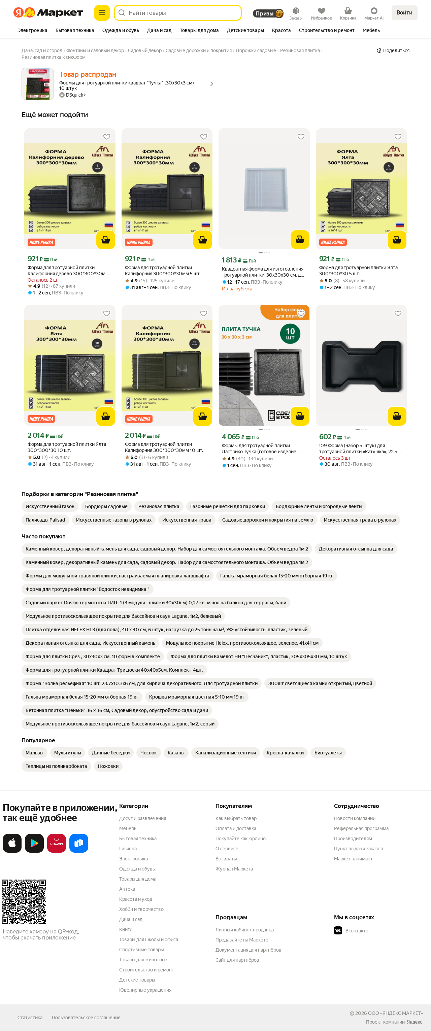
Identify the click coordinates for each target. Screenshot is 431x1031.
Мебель (127, 828)
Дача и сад (130, 919)
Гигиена (128, 848)
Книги (125, 929)
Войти (404, 12)
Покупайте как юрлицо (241, 838)
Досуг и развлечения (142, 818)
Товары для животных (143, 959)
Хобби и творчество (141, 909)
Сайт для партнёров (237, 960)
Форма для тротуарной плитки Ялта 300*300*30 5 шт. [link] (358, 270)
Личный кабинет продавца (245, 929)
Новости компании (354, 818)
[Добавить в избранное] (106, 137)
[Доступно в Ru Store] (78, 851)
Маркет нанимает (353, 858)
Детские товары (137, 980)
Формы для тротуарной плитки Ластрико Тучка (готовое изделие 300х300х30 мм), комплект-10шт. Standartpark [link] (260, 449)
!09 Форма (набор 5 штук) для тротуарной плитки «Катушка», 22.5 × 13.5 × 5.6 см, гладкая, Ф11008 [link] (360, 449)
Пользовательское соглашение (86, 1017)
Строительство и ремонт (146, 969)
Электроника (133, 858)
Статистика (30, 1017)
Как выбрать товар (236, 818)
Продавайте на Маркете (242, 940)
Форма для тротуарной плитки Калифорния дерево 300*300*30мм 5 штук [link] (68, 271)
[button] (381, 930)
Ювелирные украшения (145, 990)
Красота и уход (135, 899)
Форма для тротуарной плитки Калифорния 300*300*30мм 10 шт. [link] (164, 447)
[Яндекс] (414, 1022)
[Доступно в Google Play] (34, 851)
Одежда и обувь (137, 869)
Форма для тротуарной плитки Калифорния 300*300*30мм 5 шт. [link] (162, 270)
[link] (50, 506)
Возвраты (226, 858)
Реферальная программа (361, 828)
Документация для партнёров (248, 950)
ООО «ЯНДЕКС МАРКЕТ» (395, 1013)
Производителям (353, 838)
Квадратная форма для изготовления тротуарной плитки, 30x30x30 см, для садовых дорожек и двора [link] (264, 272)
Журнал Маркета (234, 869)
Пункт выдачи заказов (358, 848)
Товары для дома (137, 879)
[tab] (32, 31)
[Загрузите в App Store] (12, 851)
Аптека (127, 889)
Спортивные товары (141, 949)
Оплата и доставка (236, 828)
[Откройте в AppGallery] (56, 851)
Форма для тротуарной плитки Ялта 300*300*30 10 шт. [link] (67, 447)
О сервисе (227, 848)
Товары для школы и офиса (148, 939)
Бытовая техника (138, 838)
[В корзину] (106, 240)
